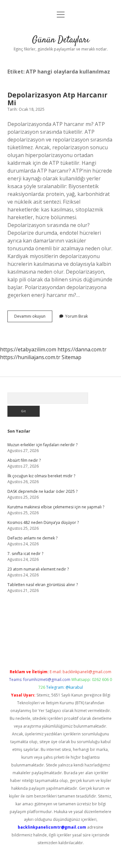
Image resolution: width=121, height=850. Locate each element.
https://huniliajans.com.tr (30, 357)
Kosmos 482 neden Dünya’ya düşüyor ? (43, 522)
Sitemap (71, 357)
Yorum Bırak (76, 316)
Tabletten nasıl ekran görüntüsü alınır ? (42, 584)
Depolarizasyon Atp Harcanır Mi (57, 98)
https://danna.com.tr (81, 349)
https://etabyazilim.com (28, 349)
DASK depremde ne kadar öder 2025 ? (42, 491)
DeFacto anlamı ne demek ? (32, 538)
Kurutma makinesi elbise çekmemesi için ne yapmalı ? (55, 507)
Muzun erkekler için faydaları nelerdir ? (42, 445)
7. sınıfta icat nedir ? (25, 553)
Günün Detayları (60, 40)
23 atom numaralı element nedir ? (38, 569)
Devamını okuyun (33, 317)
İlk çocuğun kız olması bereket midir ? (41, 476)
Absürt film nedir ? (24, 460)
